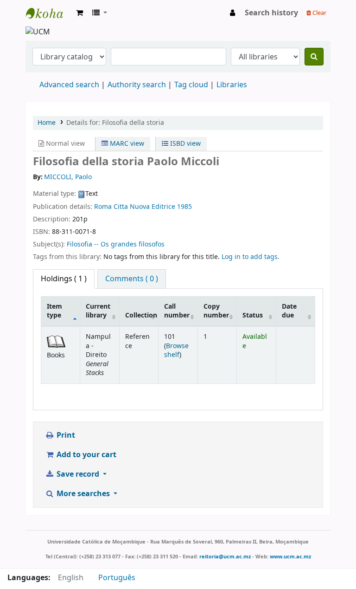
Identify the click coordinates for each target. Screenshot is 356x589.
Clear (318, 12)
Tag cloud (191, 85)
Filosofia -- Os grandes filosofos (116, 244)
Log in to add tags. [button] (251, 257)
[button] (79, 13)
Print (65, 435)
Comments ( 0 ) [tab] (131, 279)
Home (47, 123)
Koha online (49, 13)
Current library (98, 311)
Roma (103, 207)
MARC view (126, 144)
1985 (184, 207)
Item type (54, 311)
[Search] (314, 56)
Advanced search (69, 85)
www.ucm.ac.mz (290, 556)
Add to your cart (85, 454)
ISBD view (184, 144)
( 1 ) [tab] (64, 279)
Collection (141, 315)
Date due (289, 311)
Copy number (216, 311)
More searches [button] (83, 493)
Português (116, 577)
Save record (78, 474)
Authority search (137, 85)
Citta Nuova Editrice (144, 207)
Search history (271, 13)
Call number (177, 311)
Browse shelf (176, 350)
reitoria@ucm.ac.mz (225, 556)
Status (252, 315)
